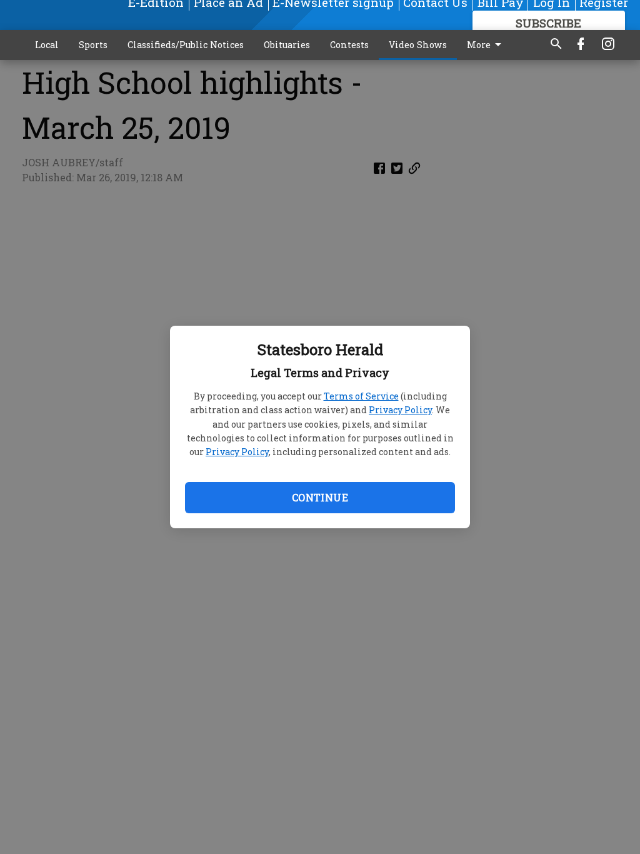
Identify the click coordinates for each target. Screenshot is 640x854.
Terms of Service (361, 396)
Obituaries (287, 45)
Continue (320, 497)
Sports (93, 45)
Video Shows (418, 45)
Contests (349, 45)
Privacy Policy (400, 410)
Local (47, 45)
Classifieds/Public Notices (186, 45)
